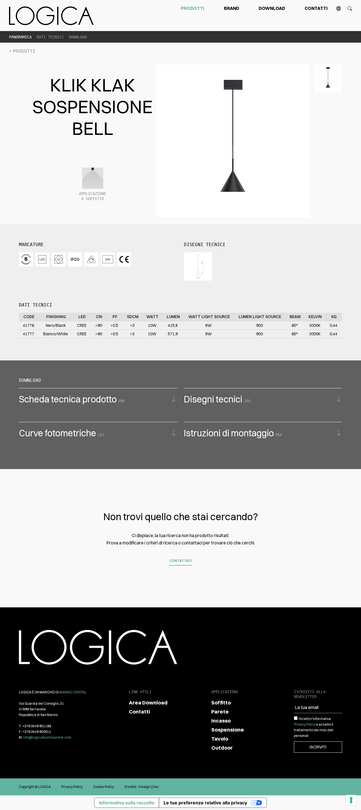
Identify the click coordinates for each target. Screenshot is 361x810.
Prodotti (192, 8)
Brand (231, 8)
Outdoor (222, 748)
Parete (220, 711)
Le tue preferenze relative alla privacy (205, 802)
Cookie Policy (103, 787)
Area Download (148, 702)
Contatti (316, 8)
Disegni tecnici (217, 399)
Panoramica (20, 37)
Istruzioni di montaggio (233, 433)
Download (272, 8)
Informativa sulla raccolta (126, 802)
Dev (155, 787)
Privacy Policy (304, 724)
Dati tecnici (50, 37)
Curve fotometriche (62, 433)
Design (144, 787)
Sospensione (227, 729)
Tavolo (219, 738)
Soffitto (221, 702)
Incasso (221, 720)
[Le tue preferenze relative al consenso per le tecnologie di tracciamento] (351, 800)
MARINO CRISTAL (73, 692)
